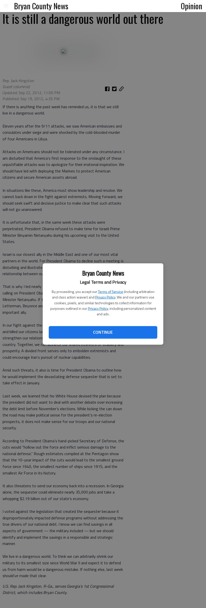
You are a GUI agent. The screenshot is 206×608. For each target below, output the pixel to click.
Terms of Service (110, 291)
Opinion (191, 6)
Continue (103, 332)
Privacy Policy (105, 297)
